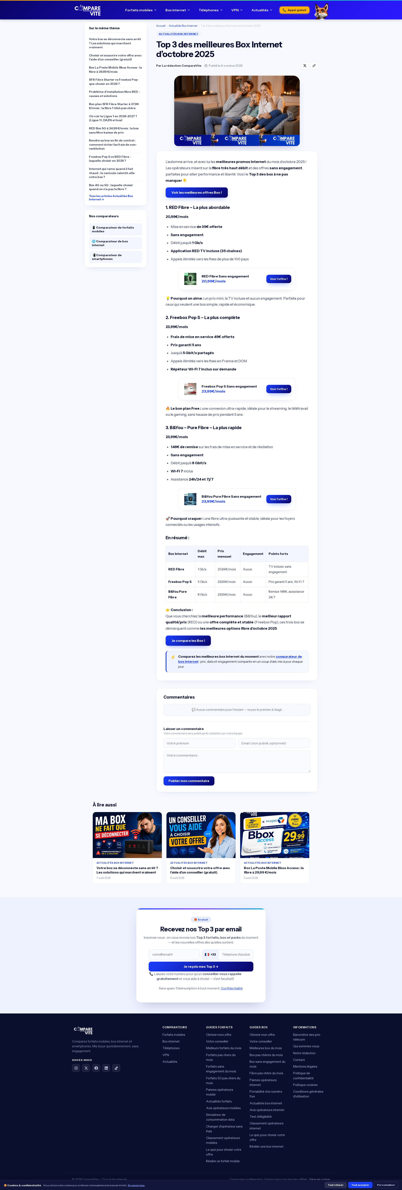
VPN (235, 10)
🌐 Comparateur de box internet (110, 243)
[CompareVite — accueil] (87, 10)
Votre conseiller (217, 1041)
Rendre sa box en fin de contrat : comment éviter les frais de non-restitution (113, 144)
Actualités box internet (266, 1103)
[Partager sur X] (305, 65)
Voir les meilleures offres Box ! (196, 192)
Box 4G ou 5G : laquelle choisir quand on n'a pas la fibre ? (111, 187)
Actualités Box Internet (183, 25)
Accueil (160, 25)
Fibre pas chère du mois (266, 1073)
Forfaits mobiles (139, 10)
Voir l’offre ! (278, 279)
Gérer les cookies (319, 1179)
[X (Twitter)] (86, 1068)
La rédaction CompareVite (181, 65)
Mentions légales (305, 1066)
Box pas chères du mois (266, 1055)
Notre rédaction (304, 1053)
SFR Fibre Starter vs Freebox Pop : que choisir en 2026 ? (114, 82)
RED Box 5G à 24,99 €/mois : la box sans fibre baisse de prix (114, 130)
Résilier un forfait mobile (223, 1161)
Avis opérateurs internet (267, 1110)
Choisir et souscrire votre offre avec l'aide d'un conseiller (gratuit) (115, 57)
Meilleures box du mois (266, 1048)
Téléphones (209, 10)
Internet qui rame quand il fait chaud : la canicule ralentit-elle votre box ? (112, 173)
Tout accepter (360, 1185)
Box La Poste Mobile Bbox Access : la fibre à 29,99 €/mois (115, 70)
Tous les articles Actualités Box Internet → (111, 197)
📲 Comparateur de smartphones (107, 257)
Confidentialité (231, 988)
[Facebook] (96, 1068)
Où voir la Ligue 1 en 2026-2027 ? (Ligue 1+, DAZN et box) (113, 118)
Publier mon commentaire (189, 781)
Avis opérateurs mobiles (223, 1108)
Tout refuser (336, 1185)
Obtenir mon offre (218, 1035)
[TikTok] (116, 1068)
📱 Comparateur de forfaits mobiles (113, 229)
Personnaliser (386, 1185)
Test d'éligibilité (261, 1117)
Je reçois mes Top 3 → (201, 967)
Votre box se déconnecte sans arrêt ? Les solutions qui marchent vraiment (115, 43)
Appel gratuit (294, 10)
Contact (299, 1060)
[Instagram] (76, 1068)
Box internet (175, 10)
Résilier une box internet (266, 1146)
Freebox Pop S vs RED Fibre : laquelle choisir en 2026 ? (110, 159)
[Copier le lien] (314, 65)
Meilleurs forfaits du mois (223, 1048)
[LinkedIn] (106, 1068)
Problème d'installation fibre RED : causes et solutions (114, 94)
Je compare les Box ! (188, 640)
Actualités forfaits (219, 1101)
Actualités (259, 10)
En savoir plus (136, 1185)
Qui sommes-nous (306, 1046)
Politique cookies (305, 1085)
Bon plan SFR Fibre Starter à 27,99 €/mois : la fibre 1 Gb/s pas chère (114, 106)
